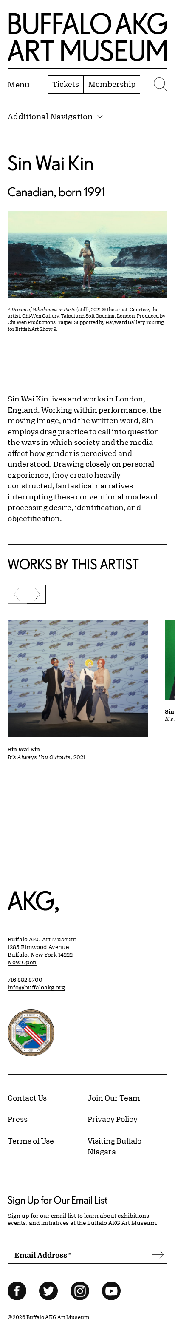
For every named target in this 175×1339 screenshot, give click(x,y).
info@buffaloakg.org (36, 987)
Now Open (22, 962)
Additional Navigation (50, 116)
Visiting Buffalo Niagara (114, 1146)
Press (18, 1119)
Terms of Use (31, 1140)
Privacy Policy (113, 1119)
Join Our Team (114, 1097)
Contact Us (27, 1097)
